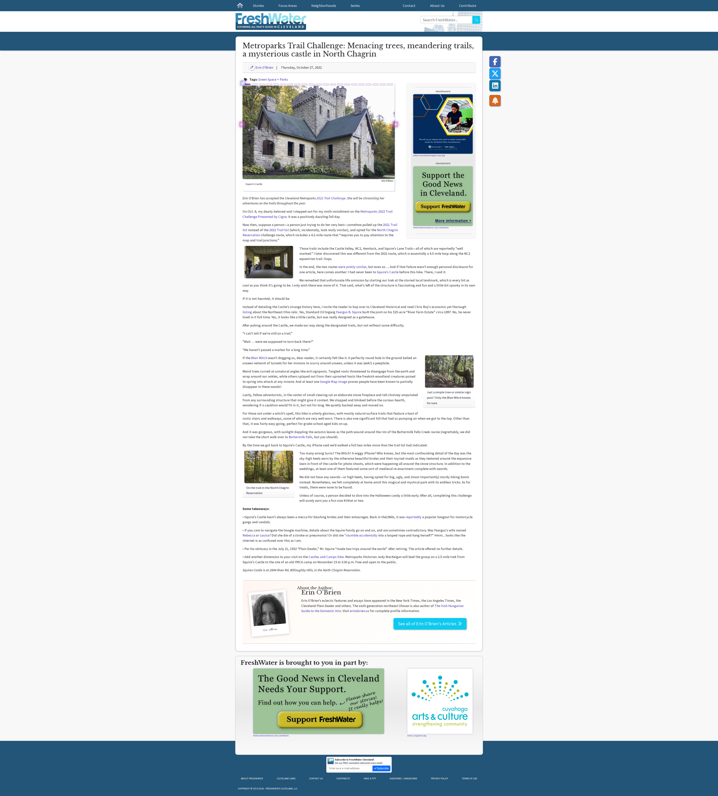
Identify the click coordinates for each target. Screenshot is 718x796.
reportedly (413, 517)
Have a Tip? (370, 778)
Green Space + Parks (273, 79)
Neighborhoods (323, 5)
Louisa (264, 535)
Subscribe (382, 768)
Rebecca (249, 535)
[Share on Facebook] (495, 61)
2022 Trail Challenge (331, 198)
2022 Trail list (279, 230)
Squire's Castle (387, 272)
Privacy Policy (439, 778)
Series (355, 5)
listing (247, 312)
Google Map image (333, 381)
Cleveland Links (286, 778)
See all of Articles (427, 624)
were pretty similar (352, 267)
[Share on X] (495, 73)
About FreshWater (252, 778)
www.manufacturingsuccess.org (429, 155)
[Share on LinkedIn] (495, 85)
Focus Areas (287, 5)
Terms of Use (469, 778)
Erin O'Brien (264, 67)
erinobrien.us (359, 611)
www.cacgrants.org (416, 735)
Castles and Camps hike (326, 557)
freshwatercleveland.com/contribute (431, 227)
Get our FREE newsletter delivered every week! (358, 761)
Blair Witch (259, 358)
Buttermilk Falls (300, 437)
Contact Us (316, 778)
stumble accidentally (361, 535)
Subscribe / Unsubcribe (403, 778)
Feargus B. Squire (348, 312)
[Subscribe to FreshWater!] (495, 100)
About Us (437, 5)
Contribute (467, 5)
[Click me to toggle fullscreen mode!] (243, 83)
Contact (409, 5)
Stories (258, 5)
